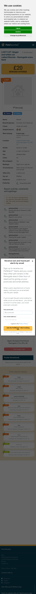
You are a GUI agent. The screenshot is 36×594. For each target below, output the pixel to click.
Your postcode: (8, 309)
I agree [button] (18, 28)
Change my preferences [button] (18, 35)
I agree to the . (19, 323)
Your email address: (10, 316)
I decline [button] (18, 32)
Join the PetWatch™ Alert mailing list (18, 328)
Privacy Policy (23, 323)
